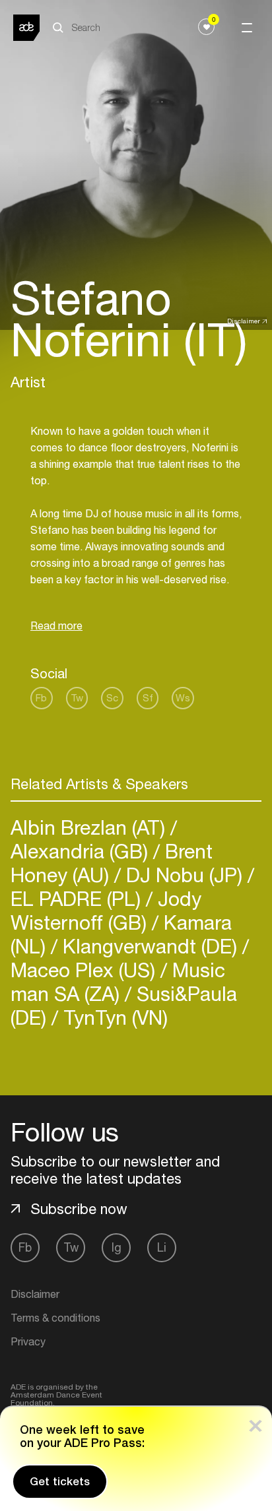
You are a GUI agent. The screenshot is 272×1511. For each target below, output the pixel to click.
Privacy (28, 1341)
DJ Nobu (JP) (184, 874)
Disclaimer (243, 321)
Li (161, 1247)
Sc (112, 697)
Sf (148, 697)
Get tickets (60, 1481)
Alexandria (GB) (82, 850)
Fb (41, 697)
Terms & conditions (55, 1317)
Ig (116, 1247)
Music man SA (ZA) (118, 981)
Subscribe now (78, 1208)
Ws (183, 697)
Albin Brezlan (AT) (90, 827)
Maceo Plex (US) (85, 969)
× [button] (255, 1422)
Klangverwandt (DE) (149, 945)
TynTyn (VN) (113, 1017)
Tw (77, 697)
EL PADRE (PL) (78, 898)
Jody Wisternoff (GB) (106, 910)
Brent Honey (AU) (112, 862)
